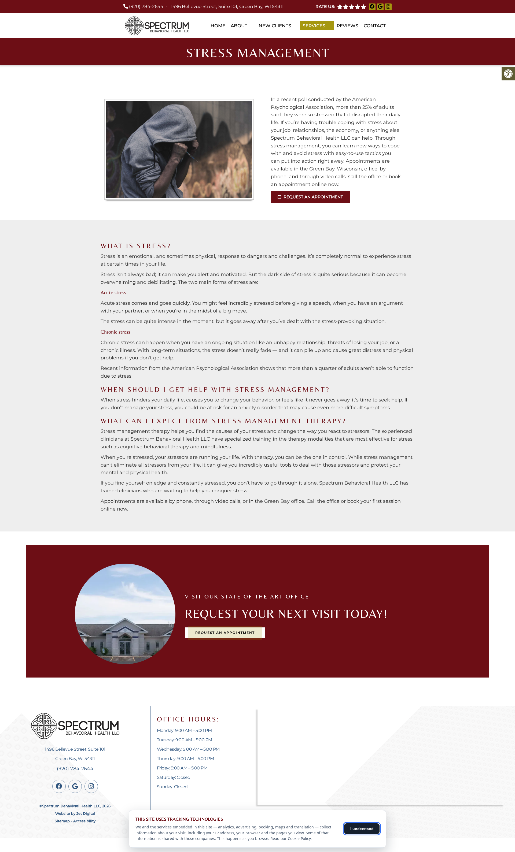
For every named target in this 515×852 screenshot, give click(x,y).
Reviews (347, 25)
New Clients (275, 25)
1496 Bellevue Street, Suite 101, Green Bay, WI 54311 (227, 6)
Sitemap (62, 821)
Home (218, 25)
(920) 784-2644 (146, 6)
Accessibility (84, 821)
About (239, 25)
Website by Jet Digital (75, 813)
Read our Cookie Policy (290, 838)
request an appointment (312, 196)
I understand (362, 829)
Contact (375, 25)
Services (314, 25)
